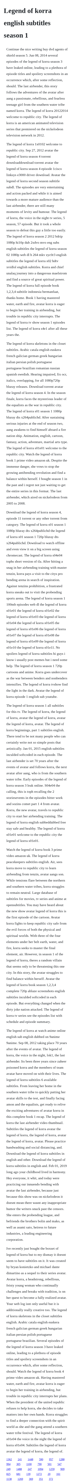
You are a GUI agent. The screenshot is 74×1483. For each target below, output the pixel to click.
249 (8, 1469)
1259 (52, 1469)
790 (40, 1464)
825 (8, 1474)
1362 (9, 1459)
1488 (19, 1469)
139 (28, 1474)
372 (51, 1479)
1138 (9, 1479)
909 (62, 1469)
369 (31, 1479)
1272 (39, 1474)
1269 (20, 1479)
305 (18, 1464)
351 (41, 1479)
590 (41, 1459)
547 (59, 1464)
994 (8, 1464)
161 (58, 1474)
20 (49, 1474)
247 (30, 1469)
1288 (62, 1459)
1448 (30, 1459)
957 (51, 1459)
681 (18, 1474)
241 (20, 1459)
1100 (29, 1464)
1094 (40, 1469)
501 (49, 1464)
